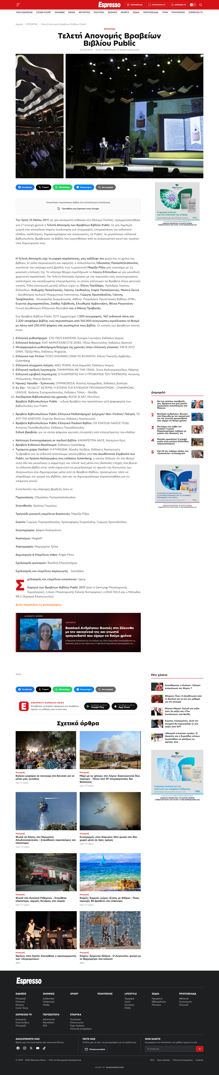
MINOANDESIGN (115, 1067)
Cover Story (22, 1007)
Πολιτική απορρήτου (81, 1028)
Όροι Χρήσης (77, 1025)
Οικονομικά (185, 1001)
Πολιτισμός (104, 993)
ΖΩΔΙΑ (136, 12)
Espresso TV (24, 1014)
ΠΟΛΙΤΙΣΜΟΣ (178, 12)
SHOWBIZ (60, 12)
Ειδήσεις (21, 993)
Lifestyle (131, 993)
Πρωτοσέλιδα (187, 993)
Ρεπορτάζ (21, 998)
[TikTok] (44, 1048)
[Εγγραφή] (199, 1049)
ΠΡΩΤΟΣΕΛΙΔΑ (150, 12)
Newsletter (48, 1022)
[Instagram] (24, 1048)
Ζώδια (155, 993)
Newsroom (109, 49)
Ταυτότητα (75, 1019)
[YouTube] (37, 1048)
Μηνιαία (156, 1004)
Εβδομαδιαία (159, 1001)
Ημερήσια (157, 998)
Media (46, 1004)
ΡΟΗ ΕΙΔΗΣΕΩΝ (24, 12)
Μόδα (128, 1007)
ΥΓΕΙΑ (165, 12)
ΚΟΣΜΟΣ (112, 12)
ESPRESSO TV (196, 12)
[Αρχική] (29, 980)
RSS (45, 1025)
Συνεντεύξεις (22, 1022)
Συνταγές (129, 1004)
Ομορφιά (129, 998)
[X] (31, 1048)
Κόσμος (20, 1004)
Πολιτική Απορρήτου (183, 1060)
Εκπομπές (21, 1019)
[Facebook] (18, 1048)
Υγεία (127, 1001)
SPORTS (125, 12)
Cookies (199, 1060)
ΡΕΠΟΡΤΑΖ (84, 12)
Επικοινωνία (76, 1022)
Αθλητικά (184, 998)
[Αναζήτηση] (200, 4)
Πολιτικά (183, 1004)
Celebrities (48, 998)
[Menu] (18, 4)
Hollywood (48, 1001)
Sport (74, 993)
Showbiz (48, 993)
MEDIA (71, 12)
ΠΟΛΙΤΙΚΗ (99, 12)
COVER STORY (43, 12)
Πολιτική (20, 1001)
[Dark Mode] (193, 5)
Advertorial (49, 1019)
